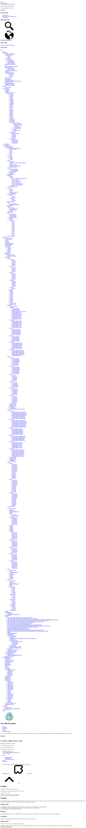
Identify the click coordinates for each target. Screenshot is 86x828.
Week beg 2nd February (16, 333)
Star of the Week (13, 403)
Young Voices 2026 (8, 658)
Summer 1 (12, 98)
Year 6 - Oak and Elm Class (17, 184)
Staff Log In (5, 761)
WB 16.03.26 (14, 551)
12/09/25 (11, 287)
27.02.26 (13, 267)
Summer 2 (12, 99)
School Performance (9, 244)
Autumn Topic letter (16, 309)
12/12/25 (11, 301)
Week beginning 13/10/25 (17, 318)
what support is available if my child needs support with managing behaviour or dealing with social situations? (27, 631)
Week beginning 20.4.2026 (17, 443)
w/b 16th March (15, 385)
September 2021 (15, 139)
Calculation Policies (13, 164)
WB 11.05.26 (14, 496)
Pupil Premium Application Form (13, 614)
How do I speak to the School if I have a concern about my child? (19, 617)
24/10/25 (11, 294)
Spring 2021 (12, 121)
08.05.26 (13, 276)
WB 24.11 (14, 474)
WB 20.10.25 (14, 470)
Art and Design (10, 218)
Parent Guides (14, 642)
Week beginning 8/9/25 (16, 312)
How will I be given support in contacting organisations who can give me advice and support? (24, 624)
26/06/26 (13, 284)
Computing (9, 175)
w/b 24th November (16, 370)
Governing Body (8, 245)
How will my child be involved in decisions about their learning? (19, 623)
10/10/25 (11, 292)
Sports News (7, 143)
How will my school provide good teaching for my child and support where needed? (23, 626)
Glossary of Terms (13, 636)
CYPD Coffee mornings (11, 652)
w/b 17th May (14, 394)
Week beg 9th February (16, 334)
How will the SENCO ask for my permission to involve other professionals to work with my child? (25, 621)
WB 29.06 (14, 503)
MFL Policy (12, 207)
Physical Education (11, 201)
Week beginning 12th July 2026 (18, 456)
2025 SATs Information (14, 583)
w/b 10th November (16, 368)
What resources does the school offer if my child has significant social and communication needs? (25, 630)
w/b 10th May (14, 393)
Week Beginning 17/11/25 (17, 323)
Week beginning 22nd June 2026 (18, 353)
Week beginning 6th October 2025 (18, 416)
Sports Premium (8, 615)
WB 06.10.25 (14, 468)
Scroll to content (3, 3)
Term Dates (7, 663)
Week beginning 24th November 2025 (19, 423)
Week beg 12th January (16, 330)
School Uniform (8, 677)
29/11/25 (11, 298)
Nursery (8, 258)
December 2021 (15, 142)
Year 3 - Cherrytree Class (16, 181)
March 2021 (14, 129)
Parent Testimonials (8, 661)
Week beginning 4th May (17, 346)
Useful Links (12, 506)
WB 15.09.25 (14, 465)
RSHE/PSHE (10, 205)
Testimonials (7, 659)
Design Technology (11, 236)
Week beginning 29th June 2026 (18, 354)
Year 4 (11, 153)
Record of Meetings (11, 254)
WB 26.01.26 (14, 483)
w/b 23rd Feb (14, 382)
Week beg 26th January (16, 332)
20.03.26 (13, 270)
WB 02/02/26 (14, 545)
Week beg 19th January (16, 331)
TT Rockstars (14, 514)
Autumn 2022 (10, 671)
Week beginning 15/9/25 (16, 313)
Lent (6, 65)
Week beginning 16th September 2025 (19, 413)
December (12, 104)
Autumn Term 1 (13, 587)
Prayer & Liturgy (8, 59)
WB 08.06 (14, 500)
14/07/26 (13, 286)
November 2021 (15, 141)
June (11, 108)
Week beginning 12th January (17, 429)
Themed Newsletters (16, 122)
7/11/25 (11, 295)
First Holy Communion (9, 84)
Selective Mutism (13, 645)
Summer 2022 (12, 120)
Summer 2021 (12, 132)
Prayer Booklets (10, 60)
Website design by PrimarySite (17, 773)
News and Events (13, 203)
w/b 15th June (14, 398)
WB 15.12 (14, 478)
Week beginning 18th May (17, 348)
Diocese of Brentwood (9, 243)
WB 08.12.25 (14, 537)
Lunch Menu (7, 667)
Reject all (2, 795)
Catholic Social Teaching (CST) (11, 70)
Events (11, 163)
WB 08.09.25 (14, 464)
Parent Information (6, 657)
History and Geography (11, 194)
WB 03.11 (14, 471)
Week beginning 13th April (17, 342)
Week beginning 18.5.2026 (17, 447)
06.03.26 (13, 268)
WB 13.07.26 (14, 568)
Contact (4, 86)
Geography (12, 198)
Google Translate (13, 216)
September (12, 100)
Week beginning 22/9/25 (16, 315)
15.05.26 (13, 278)
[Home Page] (7, 4)
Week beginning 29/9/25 (16, 316)
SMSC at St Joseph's (11, 654)
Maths (8, 160)
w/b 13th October (15, 363)
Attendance (7, 665)
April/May (12, 107)
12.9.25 (13, 588)
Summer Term (10, 698)
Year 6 (11, 155)
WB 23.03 (14, 490)
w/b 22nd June (15, 399)
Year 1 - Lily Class (15, 179)
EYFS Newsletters (15, 308)
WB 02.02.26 (14, 484)
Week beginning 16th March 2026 (18, 438)
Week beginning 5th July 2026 (17, 455)
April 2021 (14, 131)
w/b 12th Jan (14, 376)
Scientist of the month (14, 192)
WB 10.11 (14, 472)
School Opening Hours (9, 656)
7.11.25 (13, 595)
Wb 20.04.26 (14, 555)
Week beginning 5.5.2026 (17, 445)
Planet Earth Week (18, 128)
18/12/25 (11, 302)
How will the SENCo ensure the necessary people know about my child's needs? (22, 618)
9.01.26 (13, 600)
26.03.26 (13, 271)
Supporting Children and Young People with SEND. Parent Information (23, 638)
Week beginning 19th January (17, 430)
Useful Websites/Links (14, 572)
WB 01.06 (14, 499)
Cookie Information (8, 757)
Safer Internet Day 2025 (11, 256)
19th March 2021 (18, 130)
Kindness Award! (13, 304)
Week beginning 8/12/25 (16, 326)
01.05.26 (13, 275)
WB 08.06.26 (14, 562)
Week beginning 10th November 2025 (19, 421)
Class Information (13, 570)
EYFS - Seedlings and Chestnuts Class (19, 178)
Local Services (12, 639)
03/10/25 (11, 291)
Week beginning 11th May (17, 347)
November (12, 103)
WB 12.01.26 (14, 481)
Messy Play (14, 644)
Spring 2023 (9, 672)
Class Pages (7, 257)
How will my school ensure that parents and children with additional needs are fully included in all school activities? (28, 625)
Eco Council (7, 246)
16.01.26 (13, 601)
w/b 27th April (15, 391)
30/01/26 (13, 263)
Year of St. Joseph (8, 82)
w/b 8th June (14, 397)
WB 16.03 (14, 489)
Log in (4, 710)
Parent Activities (15, 643)
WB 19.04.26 (14, 493)
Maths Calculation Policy (14, 511)
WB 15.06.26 (14, 564)
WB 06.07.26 (14, 567)
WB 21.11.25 (14, 535)
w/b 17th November (16, 369)
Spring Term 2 (12, 604)
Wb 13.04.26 (14, 554)
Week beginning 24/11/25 (17, 324)
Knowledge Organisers (14, 185)
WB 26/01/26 (14, 544)
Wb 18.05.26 (14, 559)
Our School (5, 237)
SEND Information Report (12, 633)
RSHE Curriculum (8, 67)
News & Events (6, 88)
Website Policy (8, 758)
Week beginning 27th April (17, 345)
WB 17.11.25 (14, 534)
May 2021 (14, 135)
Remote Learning (8, 707)
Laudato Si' (7, 71)
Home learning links (16, 310)
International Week (13, 217)
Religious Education (9, 54)
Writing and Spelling (13, 171)
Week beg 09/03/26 (15, 338)
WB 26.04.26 (14, 494)
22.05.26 (13, 279)
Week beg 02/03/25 (15, 337)
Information (9, 648)
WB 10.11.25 (14, 533)
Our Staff (7, 240)
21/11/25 (11, 297)
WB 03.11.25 (14, 532)
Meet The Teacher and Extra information (17, 408)
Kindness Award (13, 404)
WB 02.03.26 (14, 549)
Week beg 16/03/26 (15, 339)
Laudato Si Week (18, 127)
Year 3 (11, 152)
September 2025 (13, 610)
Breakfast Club (8, 679)
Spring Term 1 (12, 599)
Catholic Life (5, 52)
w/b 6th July (14, 401)
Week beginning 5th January (17, 428)
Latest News (7, 90)
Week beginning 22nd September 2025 (19, 414)
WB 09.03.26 (14, 550)
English (11, 512)
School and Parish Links (9, 72)
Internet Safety (8, 676)
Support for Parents (11, 635)
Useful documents (13, 461)
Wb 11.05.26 (14, 558)
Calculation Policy (13, 407)
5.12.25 (13, 597)
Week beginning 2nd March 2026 (18, 437)
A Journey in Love (10, 69)
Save (11, 826)
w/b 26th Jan (14, 378)
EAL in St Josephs (13, 214)
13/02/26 (13, 265)
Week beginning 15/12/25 (17, 327)
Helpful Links (12, 510)
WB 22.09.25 (14, 466)
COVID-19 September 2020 (10, 703)
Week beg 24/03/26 (15, 340)
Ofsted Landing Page (9, 238)
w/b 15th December (15, 373)
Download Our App (6, 709)
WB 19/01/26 (14, 543)
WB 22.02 (14, 486)
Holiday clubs (10, 613)
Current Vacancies (8, 239)
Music (8, 202)
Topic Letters (9, 156)
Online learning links (14, 306)
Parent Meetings (8, 664)
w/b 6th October (15, 362)
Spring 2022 (12, 119)
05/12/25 (11, 300)
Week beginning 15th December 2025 (19, 426)
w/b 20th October (15, 364)
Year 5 (11, 154)
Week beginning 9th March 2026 (18, 439)
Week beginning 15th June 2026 (18, 352)
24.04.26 (13, 274)
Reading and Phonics (14, 169)
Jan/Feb (11, 105)
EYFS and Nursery (13, 149)
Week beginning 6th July (16, 355)
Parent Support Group (11, 650)
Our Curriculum (6, 144)
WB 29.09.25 (14, 467)
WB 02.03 (14, 487)
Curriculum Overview (9, 147)
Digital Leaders (8, 253)
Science (8, 187)
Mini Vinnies (7, 77)
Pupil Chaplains (8, 78)
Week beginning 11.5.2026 (17, 446)
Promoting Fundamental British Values (14, 655)
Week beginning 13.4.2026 (17, 442)
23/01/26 (13, 262)
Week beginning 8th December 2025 (19, 425)
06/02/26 (13, 264)
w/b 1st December (15, 371)
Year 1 (11, 150)
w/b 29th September (16, 361)
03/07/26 (13, 285)
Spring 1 (11, 96)
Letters (11, 509)
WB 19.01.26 (14, 482)
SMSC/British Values (9, 653)
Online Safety (12, 186)
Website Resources (13, 166)
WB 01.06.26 (14, 561)
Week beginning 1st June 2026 (18, 350)
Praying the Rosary (11, 61)
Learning (11, 177)
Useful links (12, 460)
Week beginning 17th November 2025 (19, 422)
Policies (6, 611)
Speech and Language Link (17, 641)
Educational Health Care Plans (15, 646)
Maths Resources (15, 515)
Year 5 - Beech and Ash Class (17, 183)
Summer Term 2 (10, 686)
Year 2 (11, 151)
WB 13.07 (14, 505)
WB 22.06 (14, 502)
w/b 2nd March (15, 383)
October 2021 (14, 140)
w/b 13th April (15, 389)
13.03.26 (13, 269)
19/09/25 (11, 289)
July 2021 (14, 137)
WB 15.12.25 (14, 538)
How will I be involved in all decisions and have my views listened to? (20, 622)
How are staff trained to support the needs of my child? (17, 627)
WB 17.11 (14, 473)
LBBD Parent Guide (11, 669)
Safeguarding (7, 668)
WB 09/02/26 (14, 546)
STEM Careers (12, 193)
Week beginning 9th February (17, 434)
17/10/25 (11, 293)
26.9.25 (13, 590)
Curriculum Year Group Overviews (13, 148)
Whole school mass (11, 63)
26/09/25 (11, 290)
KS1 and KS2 (10, 93)
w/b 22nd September (16, 360)
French (8, 206)
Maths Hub (12, 161)
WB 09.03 (14, 488)
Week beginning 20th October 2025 (18, 418)
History (11, 195)
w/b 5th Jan (14, 375)
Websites (11, 173)
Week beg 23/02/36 (15, 336)
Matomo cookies (6, 813)
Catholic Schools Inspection (10, 64)
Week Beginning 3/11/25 (16, 320)
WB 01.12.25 (14, 536)
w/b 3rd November (15, 367)
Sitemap (4, 760)
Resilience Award (13, 405)
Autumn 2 (12, 95)
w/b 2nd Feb (14, 379)
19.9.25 (13, 589)
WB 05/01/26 (14, 540)
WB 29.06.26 (14, 566)
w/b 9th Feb (14, 380)
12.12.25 (13, 598)
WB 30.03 (14, 491)
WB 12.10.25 (14, 523)
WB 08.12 (14, 477)
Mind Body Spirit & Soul (10, 83)
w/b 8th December (15, 372)
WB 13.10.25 (14, 469)
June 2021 (14, 136)
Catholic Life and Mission (10, 53)
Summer (11, 76)
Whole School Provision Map (12, 649)
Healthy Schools (10, 212)
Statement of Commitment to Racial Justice (13, 81)
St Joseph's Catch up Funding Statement (12, 708)
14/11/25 (11, 296)
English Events (12, 172)
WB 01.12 (14, 476)
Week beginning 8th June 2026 (18, 351)
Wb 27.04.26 (14, 556)
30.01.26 (13, 603)
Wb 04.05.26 (14, 557)
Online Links (9, 675)
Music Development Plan (14, 204)
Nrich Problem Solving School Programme (18, 162)
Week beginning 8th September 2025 (19, 412)
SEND (6, 616)
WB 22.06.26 (14, 565)
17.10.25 (13, 593)
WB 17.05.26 (14, 498)
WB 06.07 (14, 504)
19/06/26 (13, 283)
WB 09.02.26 (14, 485)
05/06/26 (13, 281)
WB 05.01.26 (14, 480)
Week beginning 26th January (17, 432)
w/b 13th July (14, 402)
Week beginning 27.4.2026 (17, 444)
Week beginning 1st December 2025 (19, 424)
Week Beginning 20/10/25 (17, 314)
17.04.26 (13, 273)
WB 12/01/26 (14, 542)
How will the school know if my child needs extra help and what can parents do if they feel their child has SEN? (28, 620)
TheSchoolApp (8, 662)
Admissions (7, 242)
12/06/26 (13, 282)
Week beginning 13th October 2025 (18, 417)
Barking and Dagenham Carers (15, 647)
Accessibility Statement (9, 759)
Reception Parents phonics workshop (19, 311)
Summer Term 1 (10, 685)
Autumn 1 (12, 94)
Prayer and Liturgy (10, 62)
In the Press (7, 89)
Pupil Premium (8, 612)
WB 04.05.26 (14, 495)
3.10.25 (13, 591)
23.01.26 (13, 602)
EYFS (13, 221)
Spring (8, 56)
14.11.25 (13, 596)
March (11, 106)
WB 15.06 (14, 501)
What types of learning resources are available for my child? (18, 628)
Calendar (6, 91)
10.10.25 (13, 592)
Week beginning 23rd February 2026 (19, 436)
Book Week (17, 126)
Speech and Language (14, 640)
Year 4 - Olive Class (16, 182)
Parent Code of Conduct (9, 660)
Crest (11, 191)
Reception (9, 305)
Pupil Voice (7, 252)
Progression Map (13, 209)
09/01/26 (13, 260)
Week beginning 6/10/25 (16, 317)
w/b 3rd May (14, 392)
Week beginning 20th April (17, 344)
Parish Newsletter (10, 73)
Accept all (7, 795)
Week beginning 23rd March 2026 (18, 440)
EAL (8, 213)
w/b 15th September (16, 359)
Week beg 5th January (16, 329)
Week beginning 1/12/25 (16, 325)
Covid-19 (4, 706)
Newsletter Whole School (10, 92)
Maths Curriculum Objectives (15, 165)
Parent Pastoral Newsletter (10, 85)
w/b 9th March (15, 384)
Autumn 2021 (12, 138)
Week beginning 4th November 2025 (19, 420)
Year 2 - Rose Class (15, 180)
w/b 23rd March (15, 386)
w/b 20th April (15, 390)
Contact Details (8, 87)
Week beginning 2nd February (17, 433)
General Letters (8, 680)
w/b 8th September (15, 358)
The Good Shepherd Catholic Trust (11, 66)
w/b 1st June (14, 396)
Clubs (6, 666)
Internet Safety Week (18, 125)
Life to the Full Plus (11, 68)
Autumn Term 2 (13, 594)
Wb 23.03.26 (14, 552)
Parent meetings (15, 170)
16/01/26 (13, 261)
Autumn (9, 55)
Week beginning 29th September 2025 (19, 415)
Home (4, 51)
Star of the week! (13, 303)
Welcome (7, 241)
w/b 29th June (14, 400)
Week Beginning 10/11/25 (17, 322)
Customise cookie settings (14, 795)
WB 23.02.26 (14, 548)
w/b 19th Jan (14, 377)
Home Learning (13, 215)
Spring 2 (11, 97)
